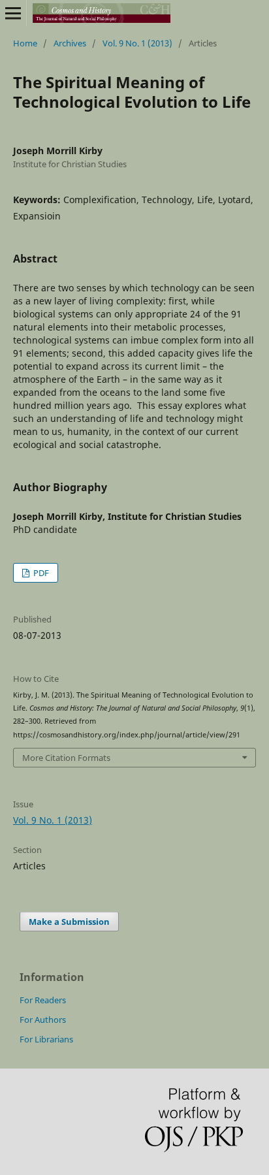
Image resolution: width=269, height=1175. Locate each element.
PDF (40, 573)
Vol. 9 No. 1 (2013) (137, 43)
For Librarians (46, 1039)
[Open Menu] (13, 13)
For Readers (43, 1000)
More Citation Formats (66, 758)
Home (25, 43)
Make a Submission (69, 921)
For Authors (43, 1019)
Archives (70, 43)
